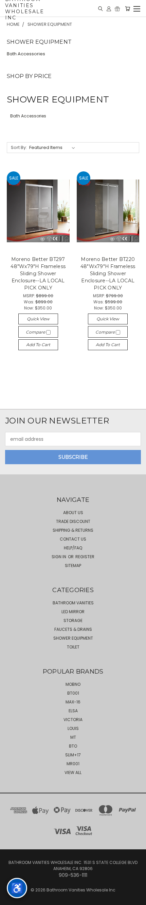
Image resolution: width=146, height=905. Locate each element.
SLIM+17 (73, 755)
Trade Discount (73, 521)
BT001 (73, 693)
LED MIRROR (73, 612)
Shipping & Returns (73, 530)
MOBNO (73, 684)
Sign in (59, 557)
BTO (73, 746)
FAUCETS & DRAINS (73, 629)
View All (73, 772)
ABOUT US (73, 512)
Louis (73, 728)
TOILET (73, 647)
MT (73, 737)
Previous (10, 898)
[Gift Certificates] (117, 8)
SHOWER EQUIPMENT (73, 638)
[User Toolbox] (108, 8)
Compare (36, 332)
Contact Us (73, 539)
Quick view (38, 318)
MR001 (73, 764)
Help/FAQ (73, 548)
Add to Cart (38, 344)
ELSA (73, 711)
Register (84, 557)
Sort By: (19, 147)
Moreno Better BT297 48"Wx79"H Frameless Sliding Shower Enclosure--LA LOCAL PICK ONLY (38, 273)
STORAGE (73, 620)
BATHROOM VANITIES (73, 603)
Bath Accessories (26, 54)
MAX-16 (73, 702)
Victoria (73, 719)
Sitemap (73, 565)
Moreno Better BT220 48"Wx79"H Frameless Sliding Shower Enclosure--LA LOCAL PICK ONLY (107, 273)
